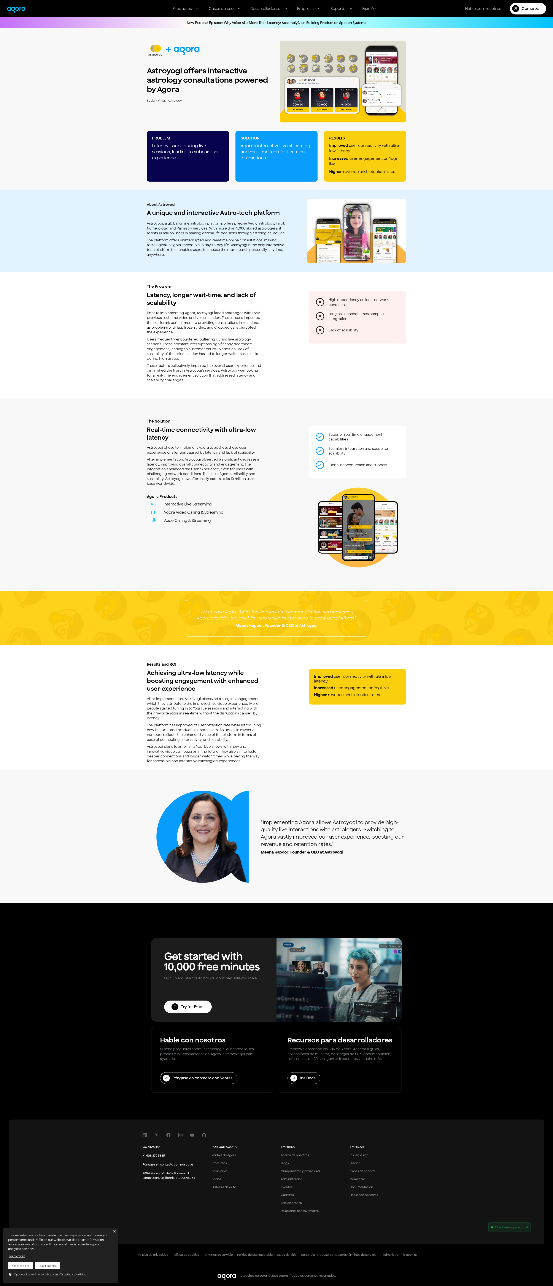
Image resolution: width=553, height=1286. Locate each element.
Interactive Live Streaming (188, 504)
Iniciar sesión (359, 1155)
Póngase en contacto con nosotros (168, 1164)
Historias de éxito (224, 1187)
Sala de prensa (291, 1203)
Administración (292, 1179)
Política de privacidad (153, 1254)
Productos (219, 1163)
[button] (47, 1274)
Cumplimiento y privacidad (300, 1171)
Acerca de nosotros (295, 1155)
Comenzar (357, 1179)
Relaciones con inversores (300, 1211)
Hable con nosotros (364, 1195)
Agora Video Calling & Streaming (194, 512)
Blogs (285, 1163)
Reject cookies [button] (47, 1265)
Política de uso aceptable (255, 1254)
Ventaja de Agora (224, 1155)
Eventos (286, 1187)
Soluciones (219, 1171)
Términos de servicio (218, 1254)
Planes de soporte (362, 1171)
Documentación (361, 1187)
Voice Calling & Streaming (187, 520)
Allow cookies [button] (20, 1265)
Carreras (287, 1195)
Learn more (17, 1256)
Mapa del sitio (287, 1254)
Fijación (355, 1163)
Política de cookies (186, 1254)
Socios (216, 1179)
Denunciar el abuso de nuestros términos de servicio (339, 1254)
